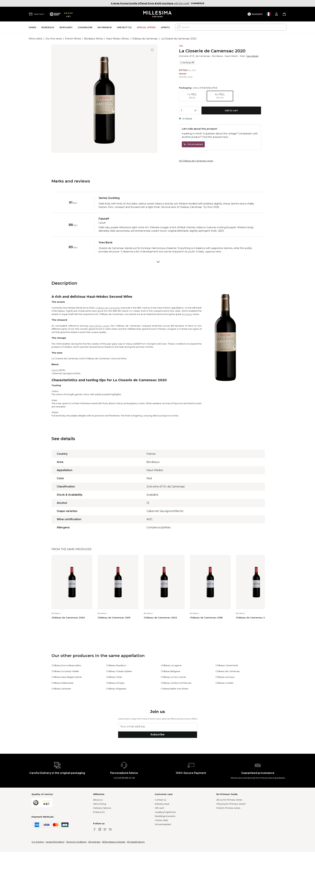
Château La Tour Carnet (173, 677)
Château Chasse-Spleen (119, 671)
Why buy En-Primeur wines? (231, 804)
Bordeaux (217, 56)
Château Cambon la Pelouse (176, 683)
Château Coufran (224, 683)
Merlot (55, 370)
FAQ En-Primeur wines (228, 808)
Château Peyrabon (116, 665)
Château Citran (114, 677)
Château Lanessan (61, 688)
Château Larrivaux (225, 677)
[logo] (157, 14)
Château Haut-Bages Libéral (67, 677)
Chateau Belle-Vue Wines (174, 688)
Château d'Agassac (116, 688)
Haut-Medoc (231, 56)
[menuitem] (32, 27)
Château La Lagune (171, 665)
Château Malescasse (63, 683)
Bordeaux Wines (93, 38)
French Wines (73, 38)
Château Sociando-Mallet (65, 671)
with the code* (150, 3)
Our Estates (38, 841)
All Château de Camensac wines (196, 160)
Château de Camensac (145, 38)
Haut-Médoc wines (99, 325)
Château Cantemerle (226, 665)
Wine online (35, 38)
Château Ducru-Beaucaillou (66, 665)
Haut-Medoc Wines (117, 38)
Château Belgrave (170, 671)
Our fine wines (53, 38)
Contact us (160, 799)
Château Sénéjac (115, 683)
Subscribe (157, 734)
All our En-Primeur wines (229, 799)
